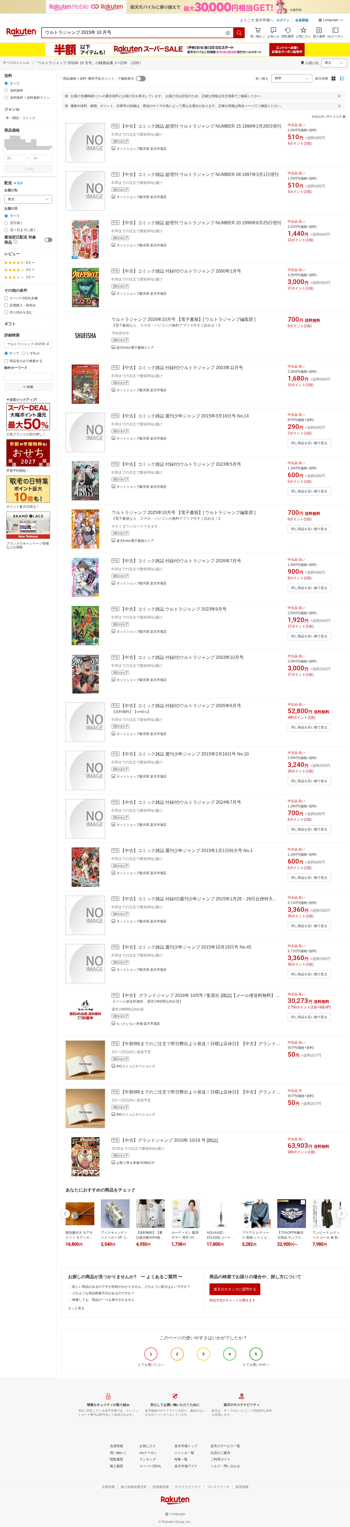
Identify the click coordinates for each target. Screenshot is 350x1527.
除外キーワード (15, 368)
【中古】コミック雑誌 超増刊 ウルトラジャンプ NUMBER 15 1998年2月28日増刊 (200, 126)
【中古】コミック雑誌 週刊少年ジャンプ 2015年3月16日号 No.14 (184, 416)
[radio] (6, 83)
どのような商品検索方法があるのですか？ (103, 1293)
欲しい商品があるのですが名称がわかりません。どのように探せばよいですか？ (131, 1287)
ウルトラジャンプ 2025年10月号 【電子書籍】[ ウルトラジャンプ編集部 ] (183, 512)
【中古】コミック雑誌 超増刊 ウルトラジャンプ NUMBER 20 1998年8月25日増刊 (200, 222)
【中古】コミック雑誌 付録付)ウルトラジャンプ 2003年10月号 (182, 657)
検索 (30, 169)
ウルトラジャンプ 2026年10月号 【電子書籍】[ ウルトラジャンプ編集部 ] (183, 319)
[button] (330, 21)
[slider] (4, 149)
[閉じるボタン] (339, 96)
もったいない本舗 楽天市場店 (138, 1024)
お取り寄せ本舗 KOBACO (135, 1163)
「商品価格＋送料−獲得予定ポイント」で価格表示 (97, 78)
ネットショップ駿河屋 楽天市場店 (141, 149)
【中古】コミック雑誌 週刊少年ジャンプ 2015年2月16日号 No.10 (184, 754)
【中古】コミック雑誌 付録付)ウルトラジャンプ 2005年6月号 (180, 705)
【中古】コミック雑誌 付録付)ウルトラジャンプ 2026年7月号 (180, 560)
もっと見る (76, 1308)
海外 (20, 183)
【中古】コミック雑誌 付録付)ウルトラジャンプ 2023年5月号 (180, 464)
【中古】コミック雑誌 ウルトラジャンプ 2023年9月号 (173, 609)
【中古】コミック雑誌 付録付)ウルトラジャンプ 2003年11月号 (181, 367)
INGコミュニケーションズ (135, 1066)
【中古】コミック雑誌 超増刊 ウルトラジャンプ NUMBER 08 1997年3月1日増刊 (199, 174)
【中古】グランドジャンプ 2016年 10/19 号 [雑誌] (169, 1140)
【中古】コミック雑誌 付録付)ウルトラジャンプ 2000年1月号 (180, 271)
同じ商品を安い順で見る (309, 443)
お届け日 (11, 208)
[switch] (48, 240)
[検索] (239, 32)
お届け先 (11, 190)
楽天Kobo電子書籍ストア (135, 347)
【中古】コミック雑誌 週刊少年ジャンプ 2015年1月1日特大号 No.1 (186, 850)
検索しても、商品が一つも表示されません (103, 1300)
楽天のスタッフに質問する (235, 1289)
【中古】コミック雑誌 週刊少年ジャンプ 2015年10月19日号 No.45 (185, 947)
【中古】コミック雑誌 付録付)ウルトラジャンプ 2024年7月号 (180, 802)
